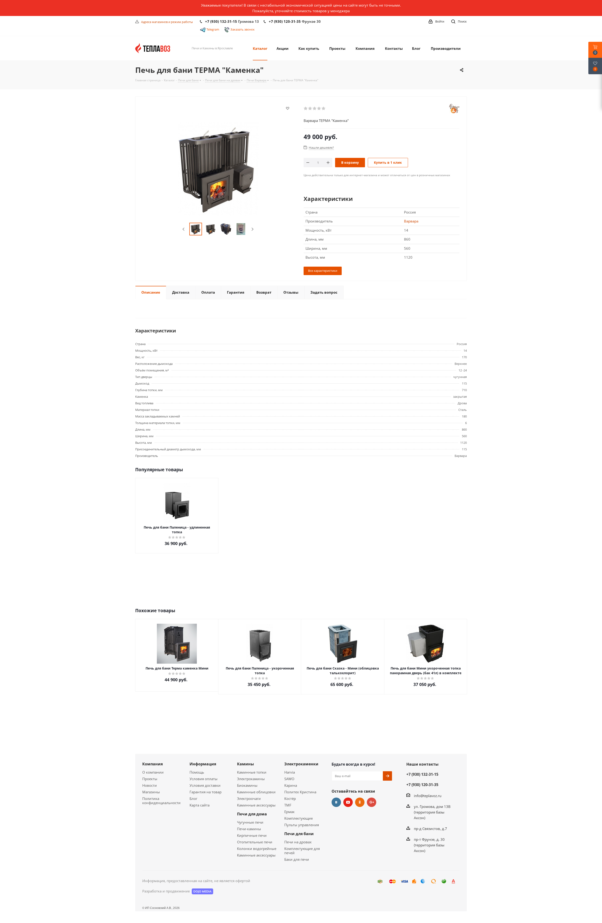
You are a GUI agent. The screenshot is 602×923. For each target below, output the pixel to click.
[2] (310, 108)
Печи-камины (249, 828)
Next (252, 229)
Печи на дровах (298, 842)
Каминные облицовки (256, 792)
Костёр (290, 798)
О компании (153, 772)
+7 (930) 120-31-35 (285, 21)
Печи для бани (299, 833)
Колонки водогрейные (256, 848)
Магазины (151, 792)
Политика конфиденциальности (161, 800)
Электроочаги (249, 798)
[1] (306, 108)
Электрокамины (251, 778)
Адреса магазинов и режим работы (167, 22)
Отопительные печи (254, 842)
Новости (149, 785)
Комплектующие (298, 818)
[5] (323, 108)
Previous (183, 229)
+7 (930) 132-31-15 (221, 21)
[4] (319, 108)
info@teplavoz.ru (427, 795)
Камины (245, 764)
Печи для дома (252, 814)
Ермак (289, 811)
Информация (203, 764)
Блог (193, 798)
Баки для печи (296, 859)
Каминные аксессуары (256, 805)
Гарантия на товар (206, 792)
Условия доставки (205, 785)
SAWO (289, 778)
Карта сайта (200, 805)
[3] (315, 108)
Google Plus (371, 802)
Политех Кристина (300, 792)
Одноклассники (359, 802)
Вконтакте (336, 802)
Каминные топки (251, 772)
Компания (152, 764)
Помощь (197, 772)
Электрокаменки (301, 764)
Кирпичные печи (252, 835)
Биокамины (247, 785)
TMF (287, 805)
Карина (290, 785)
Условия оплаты (204, 778)
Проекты (149, 778)
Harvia (289, 772)
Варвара (411, 221)
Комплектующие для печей (302, 850)
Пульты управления (301, 824)
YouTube (348, 802)
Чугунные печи (250, 822)
